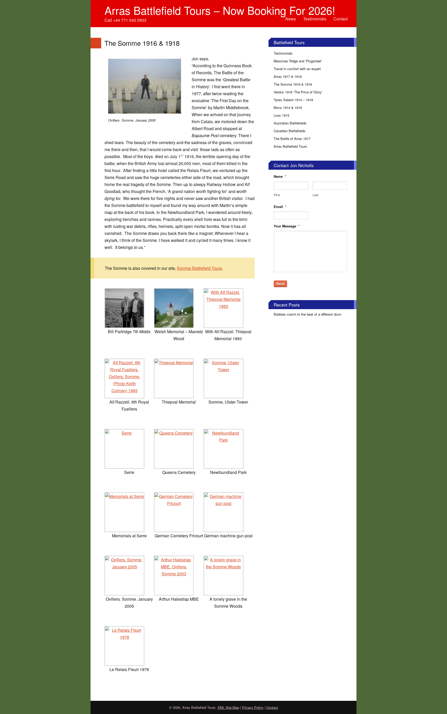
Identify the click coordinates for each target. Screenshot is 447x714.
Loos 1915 (281, 115)
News (290, 19)
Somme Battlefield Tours (199, 268)
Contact (340, 19)
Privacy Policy (253, 707)
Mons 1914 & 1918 (288, 107)
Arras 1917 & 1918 (288, 76)
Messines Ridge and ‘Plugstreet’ (298, 60)
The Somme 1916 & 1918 (293, 84)
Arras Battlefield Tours (290, 146)
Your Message (287, 226)
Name (280, 176)
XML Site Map (228, 707)
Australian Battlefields (290, 123)
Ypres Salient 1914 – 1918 (293, 99)
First (277, 195)
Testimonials (314, 19)
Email (280, 207)
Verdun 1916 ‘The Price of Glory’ (298, 92)
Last (316, 195)
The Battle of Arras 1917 (292, 138)
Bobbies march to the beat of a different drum (307, 314)
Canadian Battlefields (290, 130)
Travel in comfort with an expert (297, 68)
